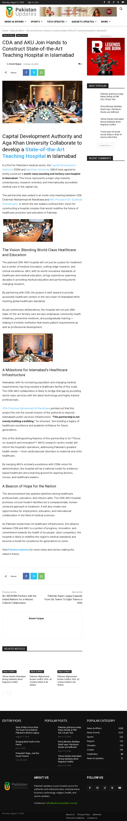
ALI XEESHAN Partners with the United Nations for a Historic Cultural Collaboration (19, 599)
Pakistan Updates (18, 549)
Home (5, 30)
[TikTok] (114, 2)
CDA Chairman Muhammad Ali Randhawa (26, 408)
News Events (22, 35)
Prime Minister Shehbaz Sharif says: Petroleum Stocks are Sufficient (111, 109)
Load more (105, 145)
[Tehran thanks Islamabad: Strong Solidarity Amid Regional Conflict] (14, 664)
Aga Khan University (38, 169)
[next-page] (10, 693)
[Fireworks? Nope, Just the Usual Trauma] (8, 756)
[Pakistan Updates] (21, 12)
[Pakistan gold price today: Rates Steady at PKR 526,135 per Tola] (92, 97)
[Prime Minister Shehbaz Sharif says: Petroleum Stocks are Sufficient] (92, 109)
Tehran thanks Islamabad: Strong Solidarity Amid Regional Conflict (14, 679)
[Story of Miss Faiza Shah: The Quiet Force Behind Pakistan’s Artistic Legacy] (8, 730)
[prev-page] (4, 693)
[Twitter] (118, 2)
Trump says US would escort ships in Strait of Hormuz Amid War (111, 135)
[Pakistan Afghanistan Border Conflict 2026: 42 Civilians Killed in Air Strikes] (42, 664)
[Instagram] (109, 2)
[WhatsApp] (41, 72)
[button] (121, 9)
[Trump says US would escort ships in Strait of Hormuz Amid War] (92, 134)
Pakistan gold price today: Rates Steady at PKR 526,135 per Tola (112, 97)
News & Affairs (17, 30)
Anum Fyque (15, 64)
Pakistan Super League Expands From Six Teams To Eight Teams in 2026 (63, 599)
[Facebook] (104, 2)
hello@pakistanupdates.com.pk (61, 803)
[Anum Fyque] (4, 64)
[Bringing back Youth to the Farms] (8, 744)
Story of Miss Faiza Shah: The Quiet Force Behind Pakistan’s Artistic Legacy (27, 730)
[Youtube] (123, 2)
